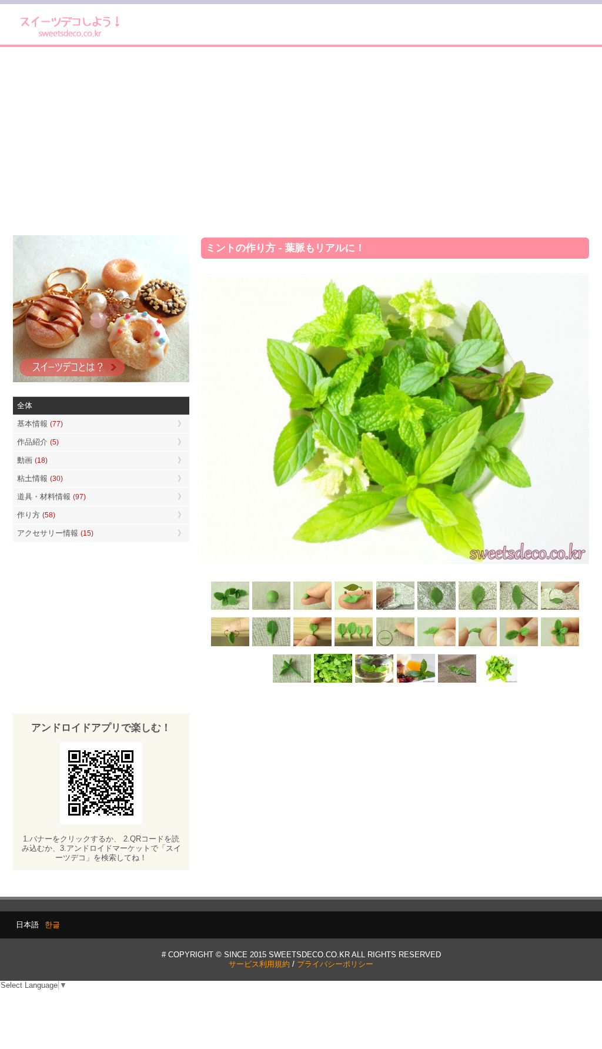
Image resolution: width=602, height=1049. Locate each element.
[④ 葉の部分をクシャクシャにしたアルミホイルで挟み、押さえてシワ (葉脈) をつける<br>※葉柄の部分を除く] (395, 608)
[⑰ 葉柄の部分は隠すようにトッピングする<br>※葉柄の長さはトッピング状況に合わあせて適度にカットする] (292, 681)
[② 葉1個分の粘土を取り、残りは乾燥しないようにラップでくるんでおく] (312, 608)
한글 (52, 924)
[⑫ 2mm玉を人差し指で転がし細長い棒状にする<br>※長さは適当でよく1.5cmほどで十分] (395, 644)
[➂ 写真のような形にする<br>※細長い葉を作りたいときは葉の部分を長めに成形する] (353, 608)
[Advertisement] (301, 141)
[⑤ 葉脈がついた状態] (436, 608)
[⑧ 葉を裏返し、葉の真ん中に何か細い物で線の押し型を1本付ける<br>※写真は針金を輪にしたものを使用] (559, 608)
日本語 (27, 924)
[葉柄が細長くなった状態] (271, 644)
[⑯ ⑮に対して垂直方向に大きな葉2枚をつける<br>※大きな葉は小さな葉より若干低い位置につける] (559, 644)
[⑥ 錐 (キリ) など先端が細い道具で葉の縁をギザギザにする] (477, 608)
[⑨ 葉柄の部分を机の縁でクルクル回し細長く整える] (230, 644)
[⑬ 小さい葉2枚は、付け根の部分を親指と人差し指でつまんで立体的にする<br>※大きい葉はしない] (436, 644)
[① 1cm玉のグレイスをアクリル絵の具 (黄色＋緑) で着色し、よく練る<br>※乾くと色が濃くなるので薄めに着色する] (271, 608)
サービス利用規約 (259, 964)
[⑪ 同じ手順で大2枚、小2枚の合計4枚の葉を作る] (353, 644)
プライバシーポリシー (335, 964)
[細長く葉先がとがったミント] (415, 681)
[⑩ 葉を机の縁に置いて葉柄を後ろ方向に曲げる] (312, 644)
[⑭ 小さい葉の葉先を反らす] (477, 644)
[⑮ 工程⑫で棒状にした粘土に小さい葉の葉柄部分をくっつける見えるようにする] (518, 644)
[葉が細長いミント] (374, 681)
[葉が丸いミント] (333, 681)
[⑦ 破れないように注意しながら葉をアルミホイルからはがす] (518, 608)
